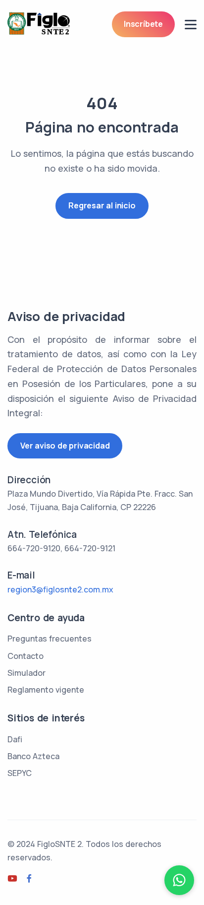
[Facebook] (29, 879)
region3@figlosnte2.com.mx (60, 589)
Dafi (14, 739)
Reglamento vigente (45, 689)
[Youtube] (12, 879)
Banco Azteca (33, 756)
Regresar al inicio (101, 205)
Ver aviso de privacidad (64, 445)
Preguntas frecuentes (49, 638)
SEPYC (19, 773)
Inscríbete (143, 23)
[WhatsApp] (179, 880)
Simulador (26, 672)
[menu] (191, 24)
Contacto (25, 655)
